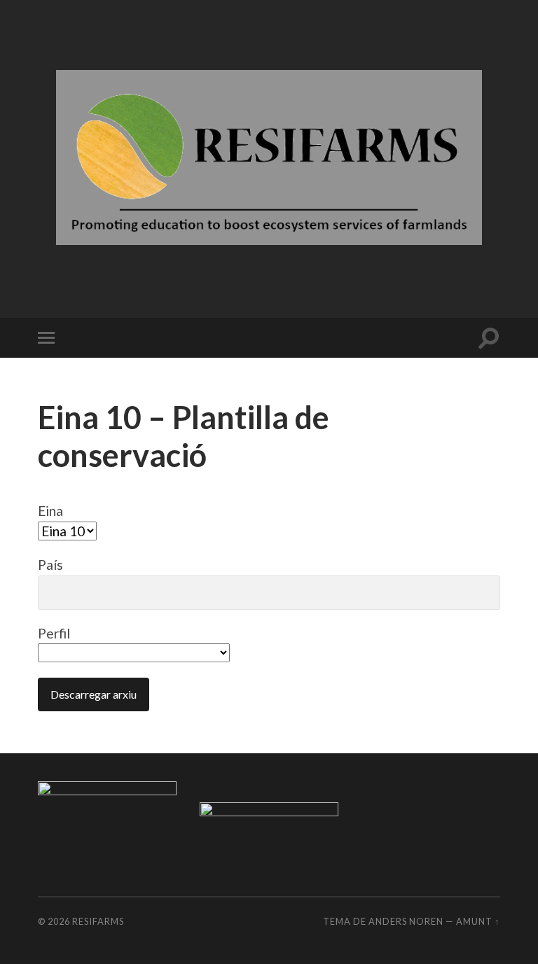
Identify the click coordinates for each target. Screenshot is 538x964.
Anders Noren (405, 921)
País (50, 565)
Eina (50, 511)
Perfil (54, 633)
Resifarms (98, 921)
